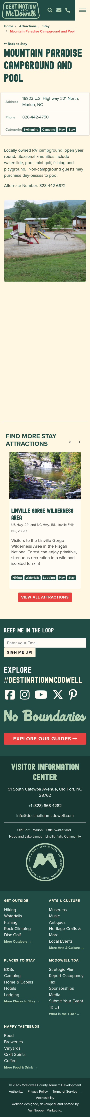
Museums (58, 910)
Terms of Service (65, 1091)
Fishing (11, 922)
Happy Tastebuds (22, 1026)
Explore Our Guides (43, 738)
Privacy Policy (38, 1091)
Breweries (13, 1042)
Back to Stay (17, 43)
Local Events (60, 941)
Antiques (57, 922)
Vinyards (12, 1048)
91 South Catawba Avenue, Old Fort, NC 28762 (45, 792)
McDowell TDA (64, 960)
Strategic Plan (61, 969)
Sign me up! (19, 652)
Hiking (17, 577)
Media (54, 995)
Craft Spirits (14, 1054)
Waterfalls (32, 577)
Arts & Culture (64, 900)
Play (62, 129)
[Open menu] (82, 10)
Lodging (49, 577)
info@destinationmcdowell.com (45, 815)
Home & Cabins (18, 982)
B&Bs (9, 969)
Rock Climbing (17, 928)
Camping (48, 129)
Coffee (10, 1061)
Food (9, 1035)
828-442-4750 (35, 117)
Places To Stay (19, 960)
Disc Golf (12, 935)
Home (8, 25)
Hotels (10, 988)
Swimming (31, 129)
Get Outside (16, 900)
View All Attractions (45, 597)
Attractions (27, 25)
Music (54, 916)
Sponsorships (61, 988)
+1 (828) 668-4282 (45, 805)
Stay (45, 25)
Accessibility (45, 1097)
